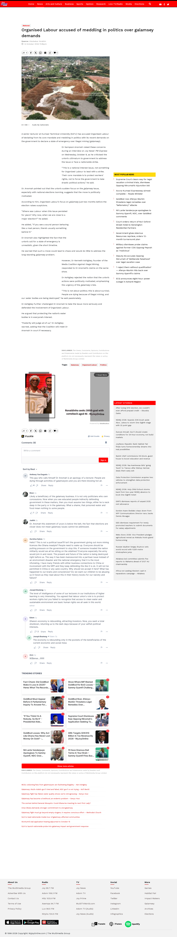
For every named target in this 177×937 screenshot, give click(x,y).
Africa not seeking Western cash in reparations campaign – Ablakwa (131, 573)
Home (31, 4)
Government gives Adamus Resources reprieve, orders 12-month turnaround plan (131, 236)
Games (148, 888)
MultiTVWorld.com (85, 903)
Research (101, 4)
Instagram (115, 903)
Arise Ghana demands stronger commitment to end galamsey (47, 808)
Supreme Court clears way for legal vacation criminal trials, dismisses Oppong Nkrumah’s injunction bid (134, 182)
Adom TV (81, 893)
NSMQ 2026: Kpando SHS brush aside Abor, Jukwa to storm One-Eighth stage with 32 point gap (133, 424)
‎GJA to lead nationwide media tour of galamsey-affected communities (51, 817)
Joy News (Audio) (84, 914)
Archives (149, 909)
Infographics (116, 914)
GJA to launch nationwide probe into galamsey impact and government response (55, 826)
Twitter (113, 898)
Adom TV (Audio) (84, 909)
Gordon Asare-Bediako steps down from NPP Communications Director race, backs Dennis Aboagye (134, 515)
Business (69, 4)
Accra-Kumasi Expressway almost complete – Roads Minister (133, 192)
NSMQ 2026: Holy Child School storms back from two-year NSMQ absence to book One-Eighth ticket (133, 493)
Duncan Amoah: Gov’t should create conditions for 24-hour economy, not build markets (134, 436)
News (40, 4)
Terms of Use (14, 903)
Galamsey (75, 365)
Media (129, 4)
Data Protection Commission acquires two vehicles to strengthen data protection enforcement (134, 481)
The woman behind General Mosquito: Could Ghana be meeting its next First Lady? (56, 803)
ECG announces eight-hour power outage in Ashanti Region (133, 280)
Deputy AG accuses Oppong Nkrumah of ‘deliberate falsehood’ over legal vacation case (133, 259)
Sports (79, 4)
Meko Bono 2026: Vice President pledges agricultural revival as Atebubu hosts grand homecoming (134, 539)
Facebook (115, 893)
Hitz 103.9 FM (48, 898)
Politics (103, 365)
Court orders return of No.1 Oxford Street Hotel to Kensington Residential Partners (133, 224)
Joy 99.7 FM (48, 888)
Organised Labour (89, 365)
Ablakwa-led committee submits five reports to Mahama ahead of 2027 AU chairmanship (132, 563)
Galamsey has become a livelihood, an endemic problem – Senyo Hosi (51, 799)
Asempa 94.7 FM (50, 903)
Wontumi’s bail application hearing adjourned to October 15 (46, 822)
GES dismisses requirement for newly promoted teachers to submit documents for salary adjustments (134, 527)
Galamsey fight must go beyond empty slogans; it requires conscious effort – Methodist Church (61, 813)
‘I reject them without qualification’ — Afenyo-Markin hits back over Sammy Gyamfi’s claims (133, 270)
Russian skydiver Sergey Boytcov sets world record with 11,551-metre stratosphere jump (132, 551)
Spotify (135, 924)
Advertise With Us (17, 893)
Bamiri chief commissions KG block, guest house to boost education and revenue (134, 458)
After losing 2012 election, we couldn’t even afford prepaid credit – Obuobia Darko (133, 412)
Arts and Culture (54, 4)
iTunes (118, 924)
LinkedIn (114, 909)
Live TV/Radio (115, 4)
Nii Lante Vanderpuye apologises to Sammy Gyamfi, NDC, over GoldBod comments (133, 213)
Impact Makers (152, 898)
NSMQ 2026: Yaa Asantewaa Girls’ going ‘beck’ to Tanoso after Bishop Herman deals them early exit (133, 469)
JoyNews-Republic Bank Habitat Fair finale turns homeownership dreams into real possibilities (133, 448)
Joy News (81, 888)
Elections (139, 4)
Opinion (89, 4)
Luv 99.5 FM (48, 909)
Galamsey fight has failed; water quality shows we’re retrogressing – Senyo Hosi (55, 794)
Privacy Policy (14, 909)
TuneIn (101, 924)
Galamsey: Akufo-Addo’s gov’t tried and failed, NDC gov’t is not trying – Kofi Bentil (55, 789)
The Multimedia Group (19, 888)
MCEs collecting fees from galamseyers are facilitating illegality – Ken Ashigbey (54, 785)
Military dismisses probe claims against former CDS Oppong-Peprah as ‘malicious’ (134, 247)
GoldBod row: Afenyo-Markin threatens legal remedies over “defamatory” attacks (131, 202)
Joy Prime (81, 898)
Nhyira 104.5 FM (50, 914)
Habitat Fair (150, 893)
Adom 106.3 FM (49, 893)
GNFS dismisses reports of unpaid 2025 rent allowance (133, 504)
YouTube (114, 888)
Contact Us (13, 898)
